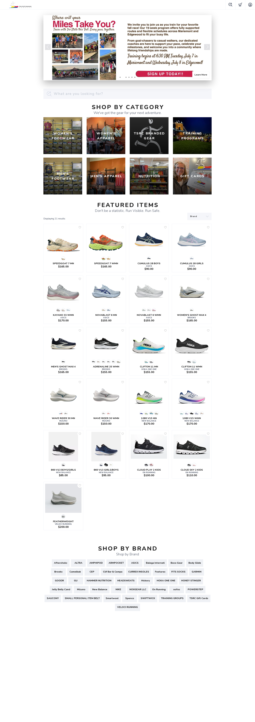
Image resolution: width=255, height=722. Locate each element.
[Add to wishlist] (79, 227)
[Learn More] (127, 47)
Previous (48, 47)
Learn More (200, 74)
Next (207, 47)
